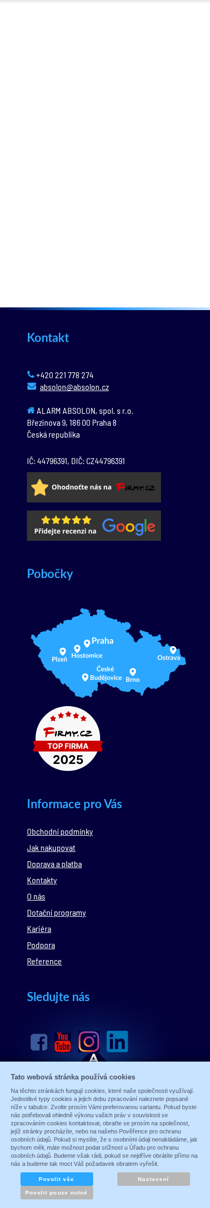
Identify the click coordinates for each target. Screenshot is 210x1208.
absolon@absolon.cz (74, 386)
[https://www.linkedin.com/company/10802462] (117, 1041)
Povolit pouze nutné (56, 1193)
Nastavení (153, 1179)
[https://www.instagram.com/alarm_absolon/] (89, 1041)
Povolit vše (56, 1179)
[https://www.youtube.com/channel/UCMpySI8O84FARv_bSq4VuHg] (62, 1042)
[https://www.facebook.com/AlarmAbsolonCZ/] (39, 1042)
